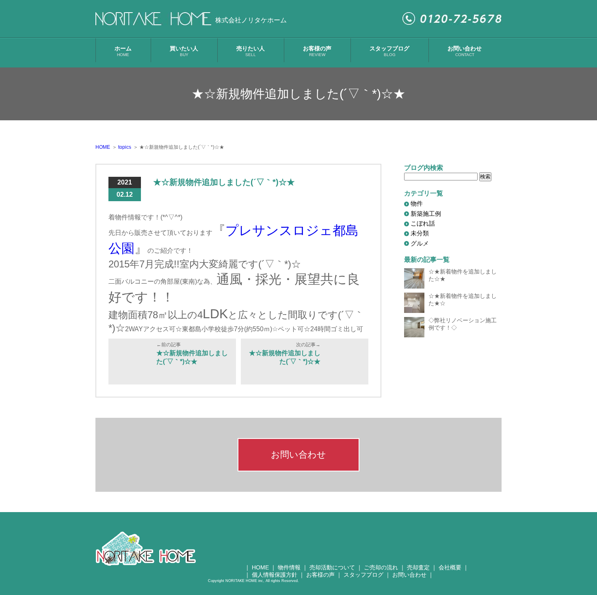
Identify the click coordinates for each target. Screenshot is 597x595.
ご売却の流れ (381, 567)
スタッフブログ (389, 51)
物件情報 (289, 567)
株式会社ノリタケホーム (251, 20)
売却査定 (418, 567)
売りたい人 (250, 51)
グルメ (420, 243)
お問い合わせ (465, 51)
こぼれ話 (423, 223)
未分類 (420, 233)
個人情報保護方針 (274, 574)
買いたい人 (184, 51)
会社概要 (450, 567)
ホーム (123, 51)
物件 (417, 203)
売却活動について (332, 567)
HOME (260, 567)
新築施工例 (426, 213)
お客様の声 (317, 51)
